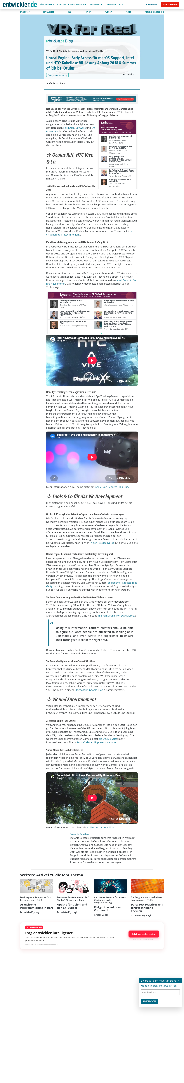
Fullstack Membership (71, 4)
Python (108, 11)
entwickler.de (20, 5)
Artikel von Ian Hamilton (100, 827)
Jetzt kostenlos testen (144, 934)
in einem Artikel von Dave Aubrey (116, 615)
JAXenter (25, 11)
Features (95, 4)
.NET (70, 11)
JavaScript (48, 11)
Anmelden (151, 4)
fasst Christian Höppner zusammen (97, 742)
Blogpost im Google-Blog (89, 690)
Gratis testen (170, 4)
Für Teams (46, 4)
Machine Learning (154, 11)
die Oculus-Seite (108, 738)
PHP (88, 11)
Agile (128, 11)
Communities (114, 4)
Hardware (68, 127)
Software (81, 127)
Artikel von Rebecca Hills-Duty (112, 486)
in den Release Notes (102, 542)
